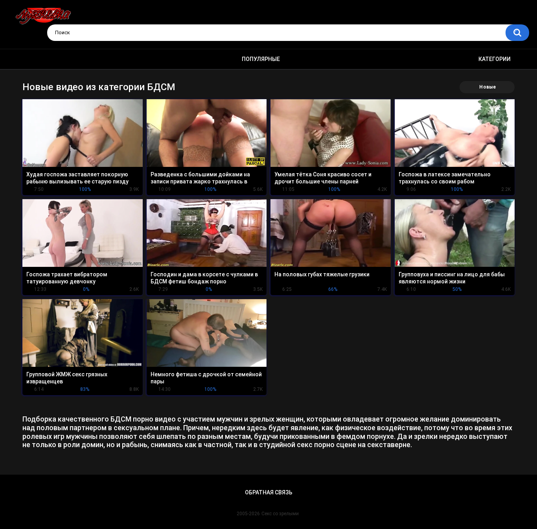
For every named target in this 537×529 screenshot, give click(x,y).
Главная (34, 59)
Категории (494, 59)
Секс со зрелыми (280, 513)
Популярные (261, 59)
